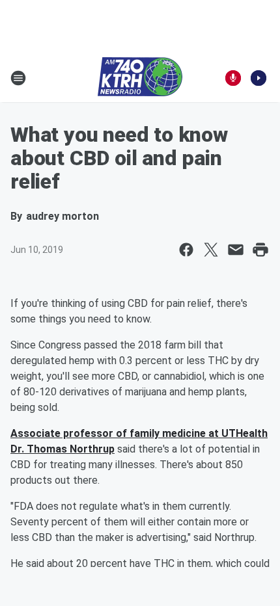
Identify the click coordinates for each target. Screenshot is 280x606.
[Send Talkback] (233, 78)
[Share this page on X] (211, 250)
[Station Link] (140, 78)
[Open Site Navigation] (18, 78)
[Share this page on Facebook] (186, 250)
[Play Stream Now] (258, 78)
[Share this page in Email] (236, 250)
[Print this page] (260, 250)
